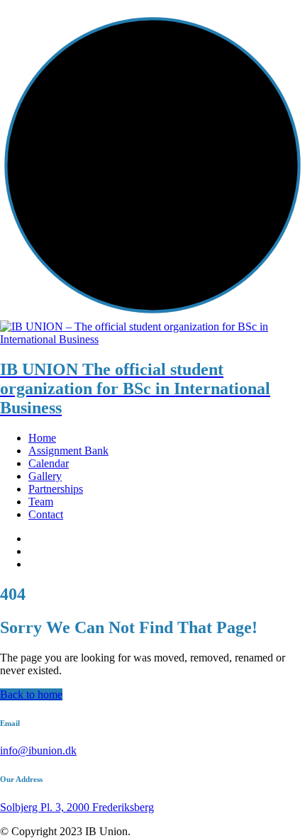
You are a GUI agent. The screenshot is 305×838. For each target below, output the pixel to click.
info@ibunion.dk (38, 750)
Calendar (48, 463)
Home (42, 438)
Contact (45, 514)
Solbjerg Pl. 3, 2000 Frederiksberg (77, 807)
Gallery (45, 476)
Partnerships (55, 489)
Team (40, 502)
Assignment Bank (68, 451)
